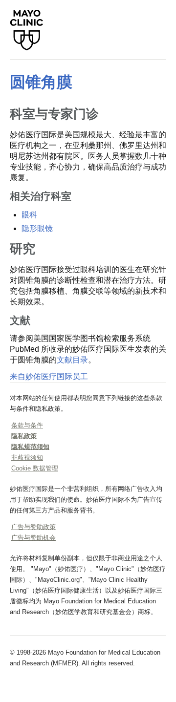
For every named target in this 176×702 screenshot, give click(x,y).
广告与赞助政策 (33, 527)
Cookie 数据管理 (34, 468)
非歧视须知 (27, 457)
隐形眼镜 (37, 228)
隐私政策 (24, 436)
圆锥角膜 (41, 82)
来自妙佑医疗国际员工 (49, 376)
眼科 (29, 215)
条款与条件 (27, 425)
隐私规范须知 (30, 446)
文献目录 (72, 360)
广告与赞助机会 (33, 537)
